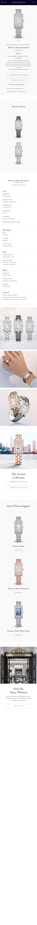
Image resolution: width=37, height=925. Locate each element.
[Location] (35, 2)
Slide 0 (17, 40)
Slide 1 (19, 40)
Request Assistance (18, 80)
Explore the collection (18, 487)
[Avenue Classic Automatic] (18, 127)
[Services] (5, 2)
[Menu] (2, 2)
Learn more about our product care (16, 91)
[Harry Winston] (18, 3)
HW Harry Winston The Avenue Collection (18, 45)
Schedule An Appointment (18, 75)
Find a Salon (18, 706)
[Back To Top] (34, 922)
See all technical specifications (15, 88)
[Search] (32, 2)
